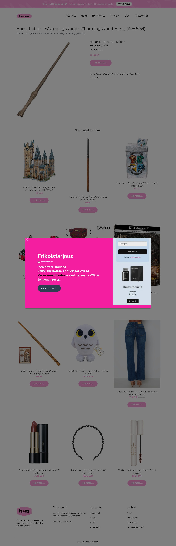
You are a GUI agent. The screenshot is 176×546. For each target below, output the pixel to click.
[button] (49, 288)
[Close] (26, 239)
